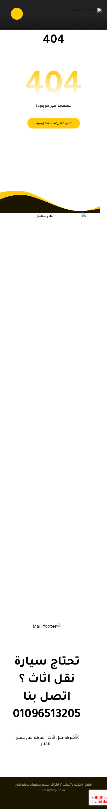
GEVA (61, 790)
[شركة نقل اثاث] (85, 16)
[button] (62, 607)
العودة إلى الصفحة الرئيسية (53, 123)
